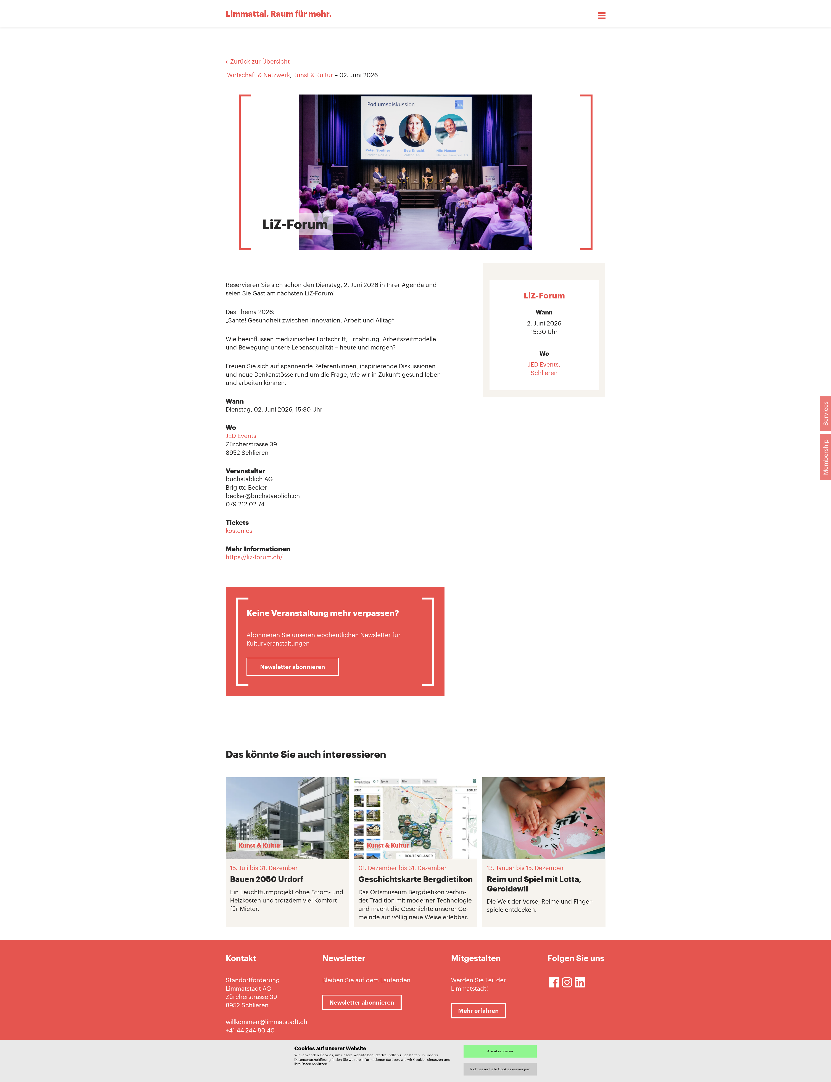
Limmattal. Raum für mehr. (279, 13)
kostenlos (239, 530)
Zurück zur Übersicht (260, 61)
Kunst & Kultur (313, 74)
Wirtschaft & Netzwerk (258, 74)
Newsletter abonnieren (292, 666)
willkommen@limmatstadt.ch (266, 1021)
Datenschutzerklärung (312, 1059)
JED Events (241, 435)
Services (825, 414)
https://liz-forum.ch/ (254, 556)
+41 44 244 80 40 (250, 1030)
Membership (825, 457)
